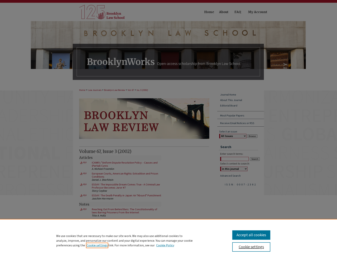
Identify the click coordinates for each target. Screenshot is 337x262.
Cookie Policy (165, 245)
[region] (168, 240)
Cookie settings (97, 245)
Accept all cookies (251, 235)
